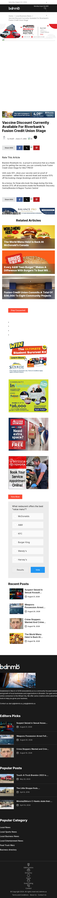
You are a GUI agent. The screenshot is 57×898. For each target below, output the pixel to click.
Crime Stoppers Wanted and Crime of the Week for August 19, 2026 (34, 623)
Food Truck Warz (7, 845)
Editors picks (28, 868)
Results (20, 570)
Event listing (28, 883)
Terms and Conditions (20, 895)
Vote (38, 570)
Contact (29, 888)
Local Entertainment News (11, 841)
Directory (28, 873)
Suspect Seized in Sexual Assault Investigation (34, 592)
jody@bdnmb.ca (29, 703)
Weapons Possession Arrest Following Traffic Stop (34, 608)
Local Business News (23, 16)
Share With (9, 148)
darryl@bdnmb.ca (15, 703)
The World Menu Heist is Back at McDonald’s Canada (35, 637)
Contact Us (42, 895)
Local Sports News (8, 832)
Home (11, 16)
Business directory (8, 850)
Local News (5, 827)
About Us (33, 895)
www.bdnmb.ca (27, 691)
